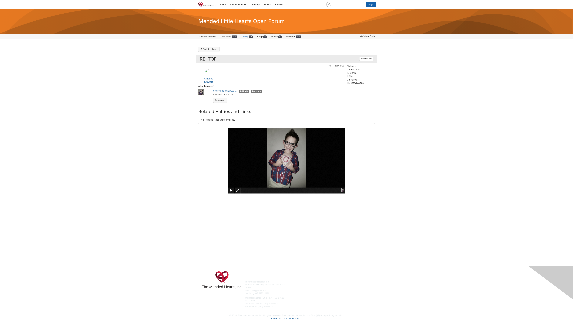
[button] (238, 4)
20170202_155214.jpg (225, 91)
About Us (335, 281)
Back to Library (210, 49)
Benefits (292, 284)
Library (247, 36)
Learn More (293, 287)
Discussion (228, 36)
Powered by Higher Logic (286, 318)
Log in (371, 4)
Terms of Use (337, 284)
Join (290, 281)
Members (293, 36)
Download (220, 100)
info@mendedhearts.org (257, 311)
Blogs (261, 36)
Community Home (207, 36)
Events (276, 36)
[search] (329, 4)
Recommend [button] (366, 59)
